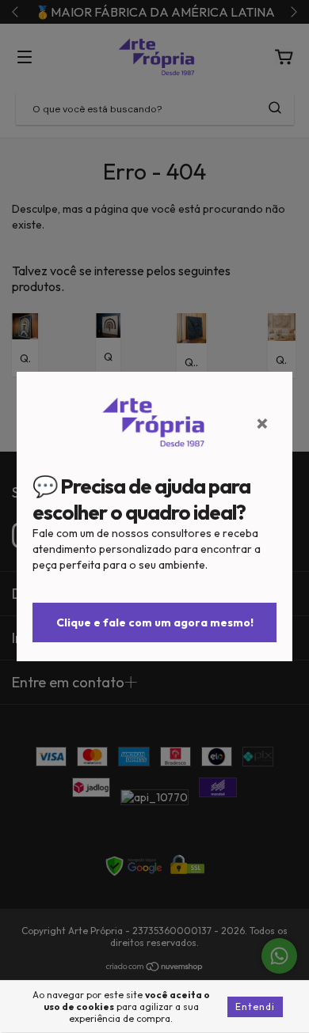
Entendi (255, 1006)
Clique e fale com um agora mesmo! (155, 622)
